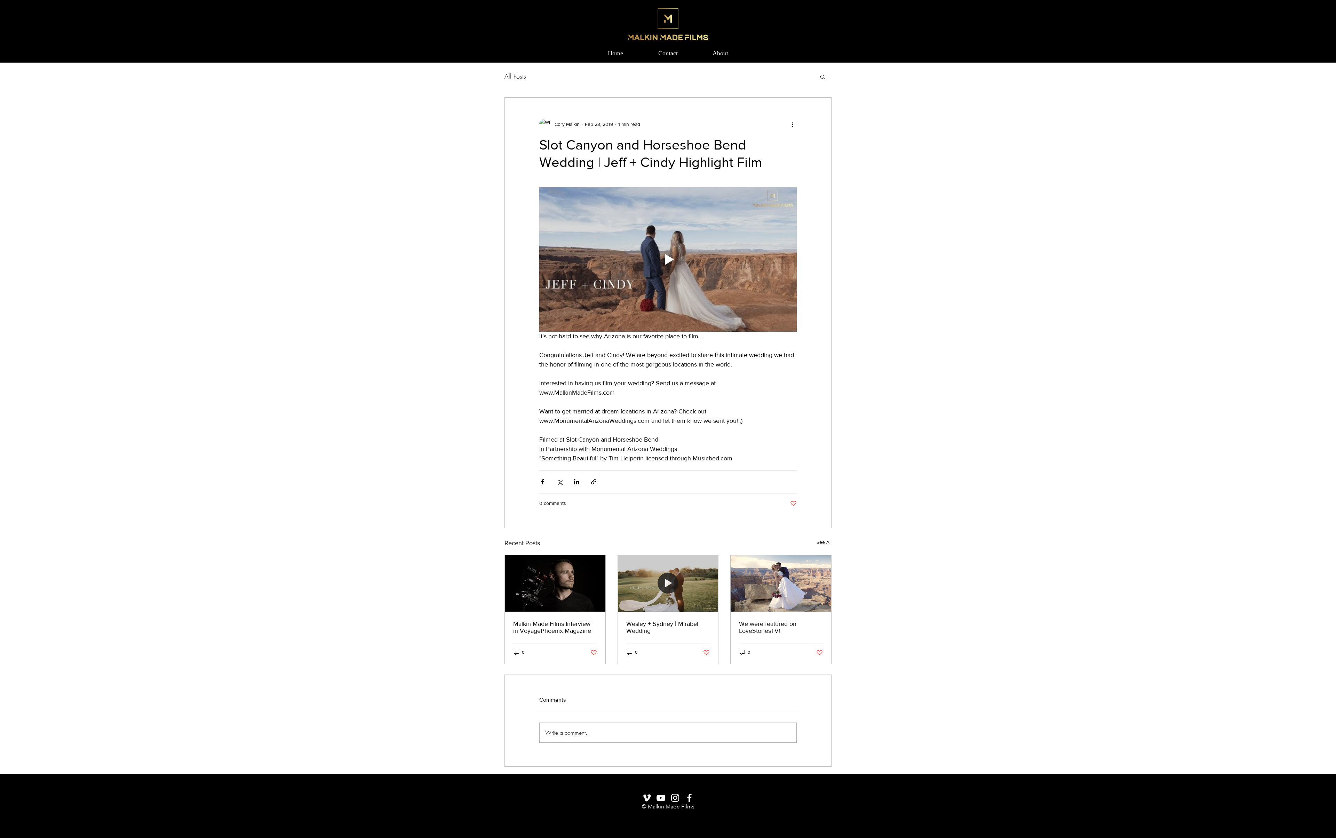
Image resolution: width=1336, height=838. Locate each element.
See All (824, 542)
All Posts (515, 76)
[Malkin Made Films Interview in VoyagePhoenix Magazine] (555, 583)
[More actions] (792, 124)
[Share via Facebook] (542, 481)
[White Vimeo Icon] (646, 797)
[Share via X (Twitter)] (559, 481)
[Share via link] (593, 481)
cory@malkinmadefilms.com (668, 817)
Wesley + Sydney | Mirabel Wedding (662, 627)
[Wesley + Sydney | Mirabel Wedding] (668, 583)
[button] (822, 76)
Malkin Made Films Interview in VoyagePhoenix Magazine (552, 627)
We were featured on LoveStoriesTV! (767, 627)
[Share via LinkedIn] (576, 481)
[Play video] (668, 259)
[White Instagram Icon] (675, 797)
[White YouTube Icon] (660, 797)
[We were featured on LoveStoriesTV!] (781, 583)
